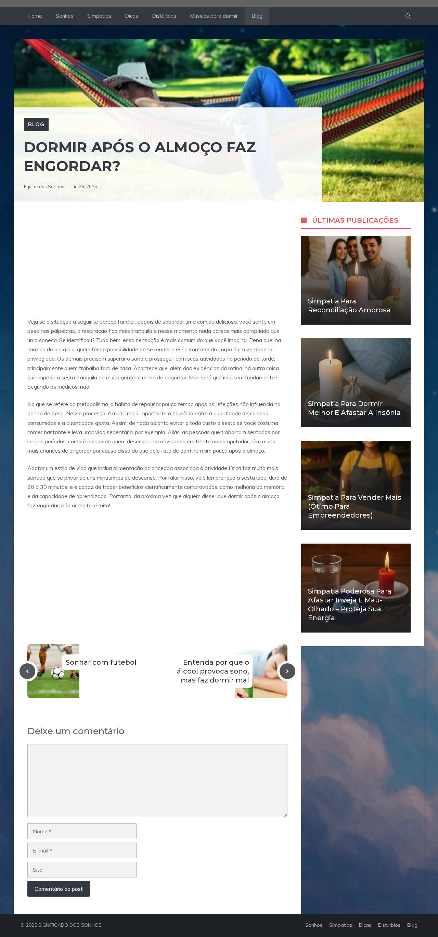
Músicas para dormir (214, 16)
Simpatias (99, 16)
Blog (257, 16)
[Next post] (287, 671)
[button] (408, 16)
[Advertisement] (157, 266)
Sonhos (65, 16)
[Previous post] (27, 671)
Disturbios (389, 925)
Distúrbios (164, 16)
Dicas (131, 16)
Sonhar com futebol (101, 662)
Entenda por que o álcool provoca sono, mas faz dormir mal (213, 671)
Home (34, 16)
